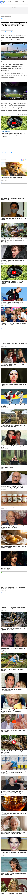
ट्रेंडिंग (9, 1)
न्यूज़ (6, 15)
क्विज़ (23, 1)
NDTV (2, 61)
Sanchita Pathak (5, 28)
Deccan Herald (3, 100)
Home (2, 15)
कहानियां (16, 1)
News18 (3, 64)
